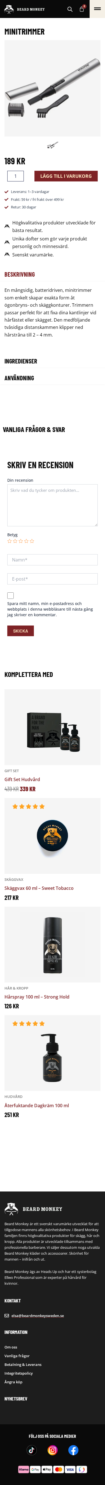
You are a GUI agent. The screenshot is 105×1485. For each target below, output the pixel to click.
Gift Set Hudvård (22, 779)
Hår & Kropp (16, 988)
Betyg (12, 534)
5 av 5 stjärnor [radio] (32, 541)
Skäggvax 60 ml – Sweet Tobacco (39, 888)
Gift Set (11, 770)
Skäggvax (13, 879)
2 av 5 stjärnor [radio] (15, 541)
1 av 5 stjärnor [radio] (9, 541)
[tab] (52, 274)
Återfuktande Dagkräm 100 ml (36, 1105)
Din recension (20, 480)
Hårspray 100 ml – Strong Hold (36, 997)
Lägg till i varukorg (66, 176)
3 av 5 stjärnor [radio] (20, 541)
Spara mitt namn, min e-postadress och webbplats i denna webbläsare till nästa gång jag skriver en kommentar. (50, 609)
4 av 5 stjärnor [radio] (26, 541)
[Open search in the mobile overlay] (70, 9)
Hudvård (13, 1096)
